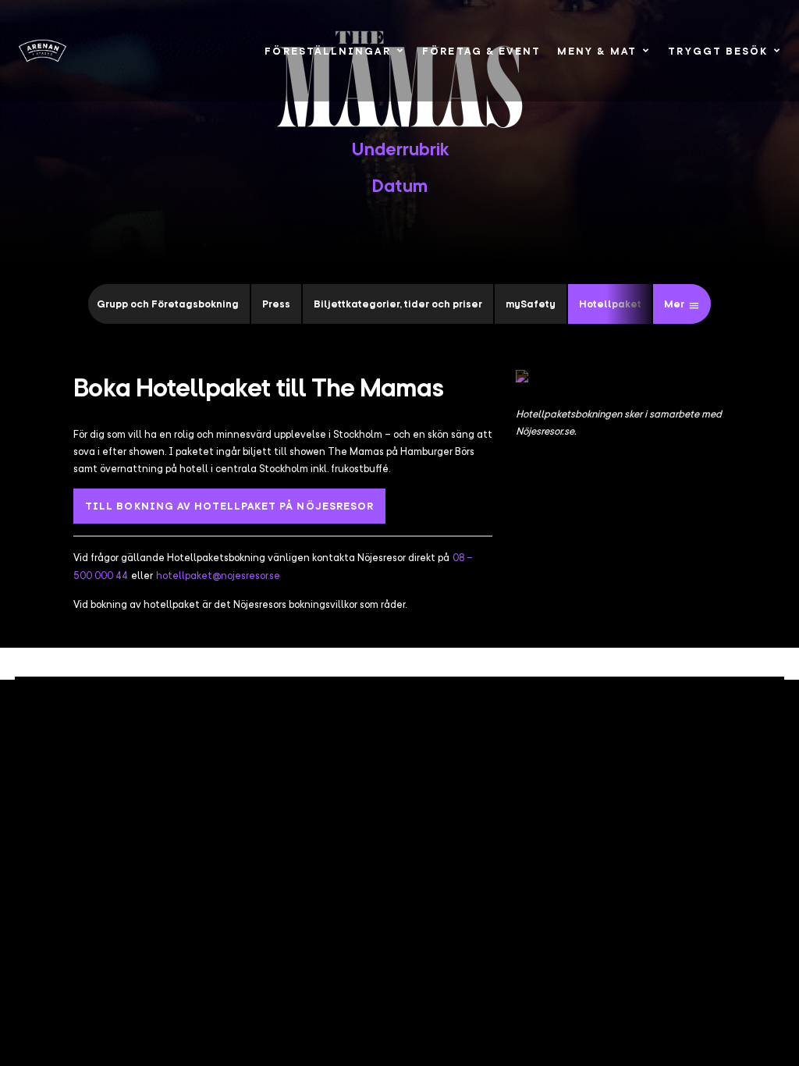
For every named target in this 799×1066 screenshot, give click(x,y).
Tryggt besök (718, 51)
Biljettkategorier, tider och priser (398, 304)
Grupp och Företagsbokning (168, 304)
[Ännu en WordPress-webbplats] (43, 50)
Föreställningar (327, 51)
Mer (674, 304)
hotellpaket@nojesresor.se (218, 575)
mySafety (531, 304)
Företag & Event (481, 51)
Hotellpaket (610, 304)
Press (276, 304)
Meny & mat (597, 51)
